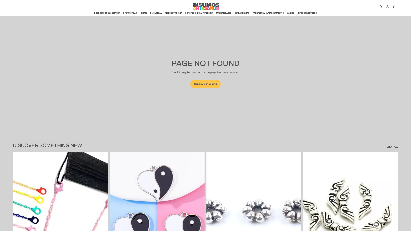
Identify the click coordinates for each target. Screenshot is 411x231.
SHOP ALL (392, 146)
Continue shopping (205, 83)
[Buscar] (380, 6)
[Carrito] (394, 6)
